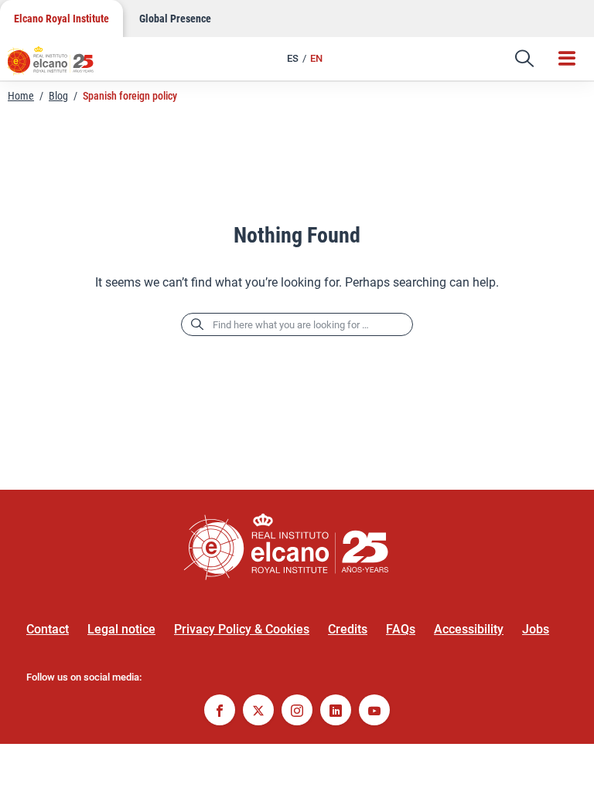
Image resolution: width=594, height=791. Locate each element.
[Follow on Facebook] (219, 711)
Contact (47, 629)
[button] (524, 58)
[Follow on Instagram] (297, 711)
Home (21, 96)
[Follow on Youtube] (374, 711)
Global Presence (175, 18)
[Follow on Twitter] (258, 711)
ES (293, 58)
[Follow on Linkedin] (335, 711)
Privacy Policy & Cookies (241, 629)
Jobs (535, 629)
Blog (58, 96)
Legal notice (121, 629)
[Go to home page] (58, 65)
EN (316, 58)
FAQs (400, 629)
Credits (347, 629)
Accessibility (469, 629)
